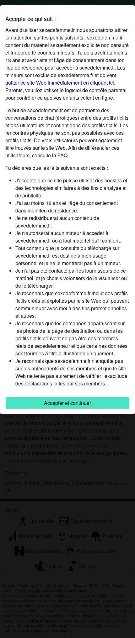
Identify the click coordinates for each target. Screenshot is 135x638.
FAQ (62, 155)
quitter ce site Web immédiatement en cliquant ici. (60, 82)
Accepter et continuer (67, 402)
